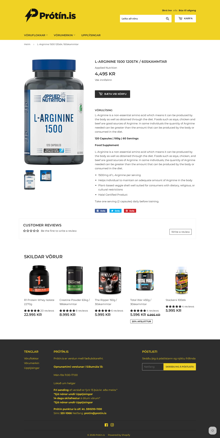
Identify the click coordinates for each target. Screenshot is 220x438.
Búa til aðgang (187, 10)
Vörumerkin (63, 35)
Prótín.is (100, 435)
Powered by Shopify (119, 435)
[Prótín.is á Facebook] (106, 425)
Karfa (187, 18)
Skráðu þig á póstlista (180, 366)
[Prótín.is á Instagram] (112, 425)
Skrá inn (167, 10)
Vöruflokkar (35, 35)
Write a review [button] (180, 231)
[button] (32, 310)
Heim (27, 44)
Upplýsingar (91, 35)
